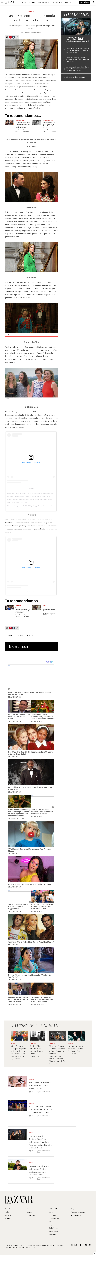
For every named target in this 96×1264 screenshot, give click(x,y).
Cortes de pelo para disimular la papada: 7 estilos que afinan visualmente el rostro (77, 69)
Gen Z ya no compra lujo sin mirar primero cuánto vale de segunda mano (18, 1051)
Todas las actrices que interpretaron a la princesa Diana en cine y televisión (22, 610)
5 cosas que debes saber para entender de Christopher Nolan (40, 1109)
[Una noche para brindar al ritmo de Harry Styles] (76, 1036)
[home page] (9, 2)
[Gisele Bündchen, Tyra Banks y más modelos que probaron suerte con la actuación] (9, 122)
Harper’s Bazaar (36, 32)
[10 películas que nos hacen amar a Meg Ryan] (36, 607)
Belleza (32, 2)
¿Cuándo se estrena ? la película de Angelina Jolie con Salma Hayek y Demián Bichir (40, 1141)
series (29, 635)
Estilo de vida (57, 2)
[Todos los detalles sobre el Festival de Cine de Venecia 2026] (17, 1081)
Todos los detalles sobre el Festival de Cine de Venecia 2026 (40, 1085)
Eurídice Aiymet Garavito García (43, 1092)
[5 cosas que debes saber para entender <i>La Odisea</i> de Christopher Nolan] (17, 1105)
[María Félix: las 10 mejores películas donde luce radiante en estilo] (36, 122)
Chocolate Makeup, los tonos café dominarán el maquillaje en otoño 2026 (77, 59)
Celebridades (43, 2)
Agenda (68, 2)
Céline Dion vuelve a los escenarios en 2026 (36, 1050)
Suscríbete (84, 2)
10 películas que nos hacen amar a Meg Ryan (49, 609)
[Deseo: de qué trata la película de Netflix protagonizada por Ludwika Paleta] (17, 1164)
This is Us (31, 488)
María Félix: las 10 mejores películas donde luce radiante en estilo (49, 125)
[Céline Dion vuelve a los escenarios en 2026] (38, 1036)
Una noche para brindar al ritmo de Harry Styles (75, 1049)
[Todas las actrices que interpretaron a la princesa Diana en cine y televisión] (9, 607)
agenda (10, 635)
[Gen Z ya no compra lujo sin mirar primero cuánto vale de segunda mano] (19, 1036)
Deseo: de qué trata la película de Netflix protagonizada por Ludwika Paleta (39, 1170)
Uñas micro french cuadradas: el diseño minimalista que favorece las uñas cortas (77, 50)
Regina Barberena (26, 130)
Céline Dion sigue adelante (75, 77)
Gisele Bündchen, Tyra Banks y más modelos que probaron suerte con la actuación (22, 125)
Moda (24, 2)
